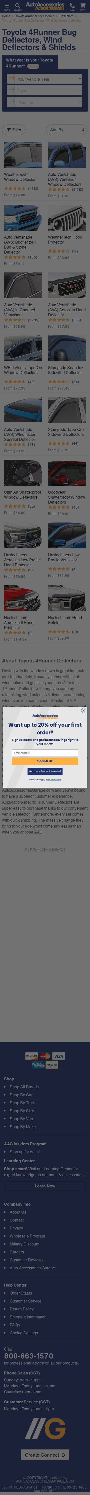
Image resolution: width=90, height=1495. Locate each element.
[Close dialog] (83, 710)
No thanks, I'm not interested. (45, 771)
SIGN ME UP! (45, 761)
